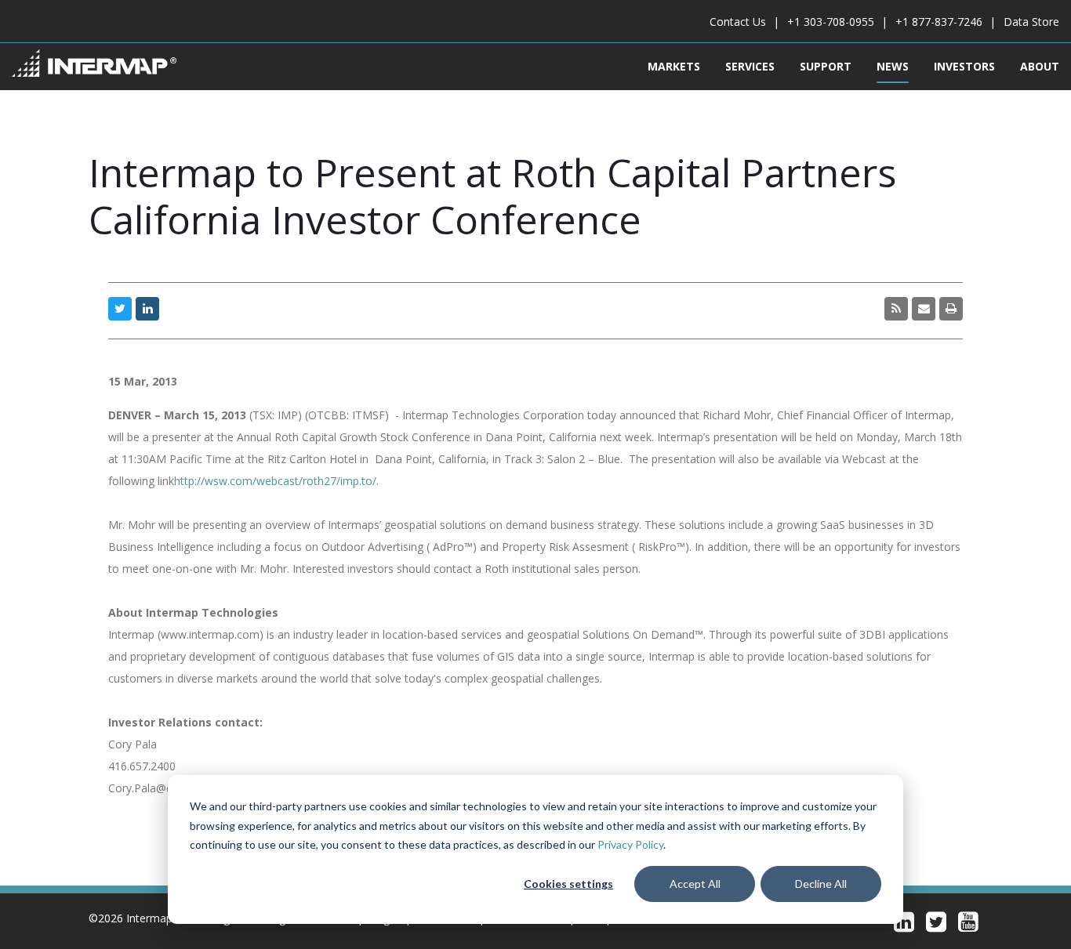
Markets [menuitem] (674, 66)
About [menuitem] (1039, 66)
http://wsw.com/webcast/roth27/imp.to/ (275, 480)
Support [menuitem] (825, 66)
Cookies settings (568, 883)
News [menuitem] (893, 66)
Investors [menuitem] (964, 66)
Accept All (695, 883)
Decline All (821, 883)
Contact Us (738, 21)
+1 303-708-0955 (830, 21)
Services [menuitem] (750, 66)
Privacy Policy (630, 844)
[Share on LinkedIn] (147, 309)
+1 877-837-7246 (938, 21)
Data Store (1031, 21)
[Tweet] (120, 309)
